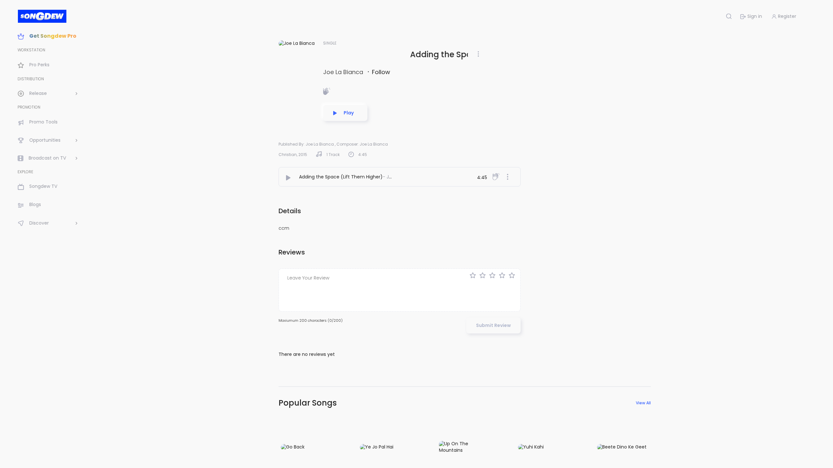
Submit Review (493, 325)
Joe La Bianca (344, 72)
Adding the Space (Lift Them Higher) (341, 177)
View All (643, 403)
